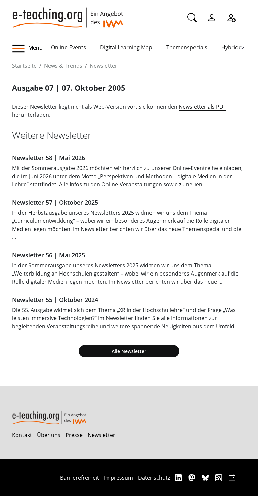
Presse (74, 435)
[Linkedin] (179, 477)
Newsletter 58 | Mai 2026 (48, 158)
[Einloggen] (211, 17)
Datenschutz (154, 477)
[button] (31, 49)
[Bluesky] (206, 477)
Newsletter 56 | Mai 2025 (48, 255)
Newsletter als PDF (202, 106)
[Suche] (192, 17)
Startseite (24, 65)
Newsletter (103, 65)
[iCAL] (232, 477)
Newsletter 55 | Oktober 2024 (55, 300)
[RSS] (219, 477)
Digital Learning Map (126, 47)
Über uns (48, 435)
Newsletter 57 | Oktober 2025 (55, 202)
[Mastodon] (192, 477)
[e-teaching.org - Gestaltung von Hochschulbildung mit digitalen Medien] (67, 14)
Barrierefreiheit (79, 477)
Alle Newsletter (129, 351)
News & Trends (63, 65)
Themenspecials (186, 47)
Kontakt (22, 435)
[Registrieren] (231, 17)
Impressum (118, 477)
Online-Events (68, 47)
